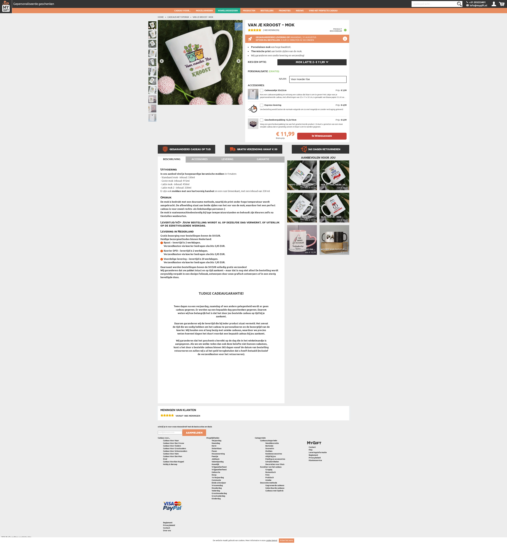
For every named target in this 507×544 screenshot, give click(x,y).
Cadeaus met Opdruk (178, 17)
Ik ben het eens (286, 540)
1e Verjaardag (218, 477)
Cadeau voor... (182, 10)
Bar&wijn (269, 446)
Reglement (313, 455)
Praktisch (269, 477)
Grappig (268, 470)
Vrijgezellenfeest (219, 467)
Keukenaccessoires (273, 454)
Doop (214, 475)
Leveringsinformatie (318, 452)
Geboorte (216, 472)
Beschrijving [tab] (171, 159)
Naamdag (216, 443)
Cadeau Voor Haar (171, 441)
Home (161, 17)
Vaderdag (216, 491)
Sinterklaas (217, 448)
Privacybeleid (315, 458)
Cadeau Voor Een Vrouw (173, 443)
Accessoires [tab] (200, 159)
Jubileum (215, 459)
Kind (165, 459)
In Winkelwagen (322, 135)
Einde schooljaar (219, 483)
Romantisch (270, 472)
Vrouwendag (217, 485)
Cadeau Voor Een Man (172, 456)
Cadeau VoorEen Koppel (173, 462)
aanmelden (194, 432)
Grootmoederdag (219, 493)
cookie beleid (271, 540)
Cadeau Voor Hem (171, 454)
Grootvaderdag (218, 496)
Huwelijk (215, 464)
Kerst (214, 446)
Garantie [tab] (263, 159)
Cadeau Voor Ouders (172, 446)
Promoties (285, 10)
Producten (249, 10)
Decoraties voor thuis (274, 464)
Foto (267, 475)
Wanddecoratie (272, 443)
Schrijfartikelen (272, 462)
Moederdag (217, 488)
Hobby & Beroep (170, 464)
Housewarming (218, 454)
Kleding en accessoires (275, 459)
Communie (216, 480)
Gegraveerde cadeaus (274, 485)
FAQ (310, 450)
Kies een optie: (257, 62)
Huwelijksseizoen (228, 10)
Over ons (167, 530)
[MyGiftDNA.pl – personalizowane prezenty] (6, 6)
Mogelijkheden (204, 10)
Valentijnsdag (218, 462)
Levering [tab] (227, 159)
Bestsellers (267, 10)
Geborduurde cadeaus (274, 488)
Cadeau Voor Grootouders (174, 448)
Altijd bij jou (270, 456)
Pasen (214, 451)
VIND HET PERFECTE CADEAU (323, 10)
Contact (312, 447)
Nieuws (300, 10)
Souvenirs (269, 448)
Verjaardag (216, 441)
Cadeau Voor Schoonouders (175, 451)
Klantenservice (315, 460)
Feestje (215, 456)
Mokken (268, 451)
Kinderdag (216, 499)
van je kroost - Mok (203, 17)
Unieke (268, 480)
